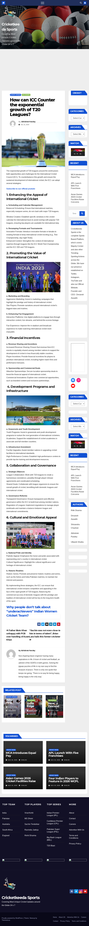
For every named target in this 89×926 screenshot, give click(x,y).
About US (62, 917)
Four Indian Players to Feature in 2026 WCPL (64, 780)
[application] (78, 152)
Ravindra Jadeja (31, 830)
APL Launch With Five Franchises (76, 185)
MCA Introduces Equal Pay (21, 754)
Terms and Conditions (79, 921)
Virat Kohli (29, 813)
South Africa (7, 830)
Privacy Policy (75, 844)
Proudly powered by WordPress (12, 918)
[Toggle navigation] (42, 3)
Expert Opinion (16, 94)
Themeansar (6, 920)
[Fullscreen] (84, 154)
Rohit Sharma (30, 835)
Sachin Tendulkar (32, 824)
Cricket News (10, 749)
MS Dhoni (29, 818)
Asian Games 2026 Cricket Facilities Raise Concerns (21, 781)
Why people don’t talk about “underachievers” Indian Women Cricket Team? (31, 611)
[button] (81, 3)
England (5, 835)
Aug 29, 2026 (12, 785)
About (71, 813)
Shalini (32, 714)
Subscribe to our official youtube (20, 189)
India (4, 813)
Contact (72, 818)
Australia (6, 824)
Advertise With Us (76, 830)
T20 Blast (51, 846)
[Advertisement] (44, 66)
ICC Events (26, 94)
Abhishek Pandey (28, 122)
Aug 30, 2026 (12, 760)
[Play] (74, 154)
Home (55, 917)
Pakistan (6, 818)
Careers (72, 824)
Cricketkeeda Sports (21, 897)
